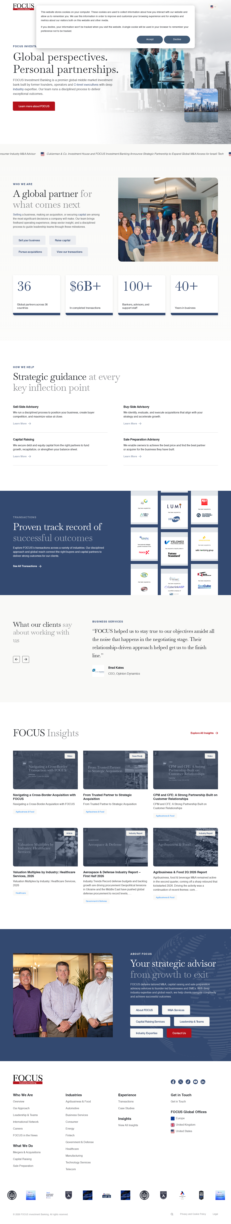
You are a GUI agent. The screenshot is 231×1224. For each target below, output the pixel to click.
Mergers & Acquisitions (27, 1152)
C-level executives (86, 84)
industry (18, 89)
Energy (70, 1129)
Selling (17, 214)
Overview (18, 1101)
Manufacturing (74, 1156)
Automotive (72, 1108)
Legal (215, 1214)
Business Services (77, 1115)
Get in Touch (178, 1101)
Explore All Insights (202, 733)
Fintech (70, 1135)
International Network (26, 1122)
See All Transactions (25, 566)
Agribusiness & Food (78, 1101)
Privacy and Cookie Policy (193, 1214)
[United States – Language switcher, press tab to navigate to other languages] (213, 7)
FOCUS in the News (25, 1135)
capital (82, 214)
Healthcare (72, 1149)
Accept (150, 39)
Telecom (71, 1169)
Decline (177, 39)
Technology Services (78, 1162)
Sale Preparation (23, 1166)
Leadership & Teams (25, 1115)
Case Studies (126, 1108)
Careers (18, 1129)
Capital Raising (22, 1159)
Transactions (126, 1101)
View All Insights (128, 1125)
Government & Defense (80, 1142)
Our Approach (21, 1108)
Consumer (72, 1122)
